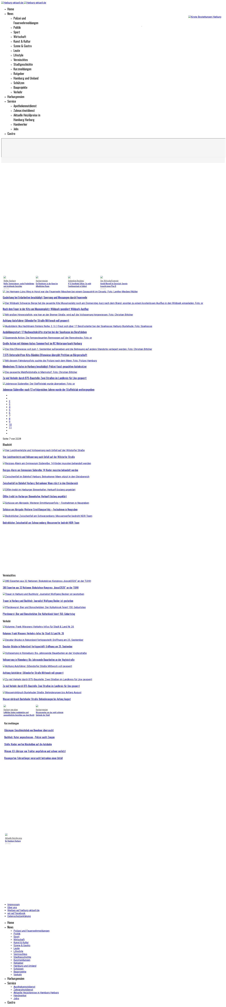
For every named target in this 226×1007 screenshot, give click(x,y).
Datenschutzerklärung (19, 916)
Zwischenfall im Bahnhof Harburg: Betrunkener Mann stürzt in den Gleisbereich (40, 483)
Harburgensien (15, 96)
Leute (17, 50)
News (10, 13)
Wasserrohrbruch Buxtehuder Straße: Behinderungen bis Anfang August (37, 699)
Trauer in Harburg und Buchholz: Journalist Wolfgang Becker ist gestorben (38, 601)
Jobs (16, 129)
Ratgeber (19, 73)
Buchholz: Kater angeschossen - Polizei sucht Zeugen (29, 737)
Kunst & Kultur (22, 41)
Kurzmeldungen (22, 69)
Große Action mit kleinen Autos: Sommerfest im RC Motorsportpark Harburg (42, 343)
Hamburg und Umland (26, 78)
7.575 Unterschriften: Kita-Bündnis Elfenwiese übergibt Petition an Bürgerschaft (45, 355)
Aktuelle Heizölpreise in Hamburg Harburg (27, 117)
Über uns (12, 907)
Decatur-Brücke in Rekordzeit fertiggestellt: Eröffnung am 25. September (38, 646)
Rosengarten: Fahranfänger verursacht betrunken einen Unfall (33, 758)
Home (10, 9)
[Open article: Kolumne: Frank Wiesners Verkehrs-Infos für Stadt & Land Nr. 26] (38, 626)
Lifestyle (18, 55)
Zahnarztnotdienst (24, 110)
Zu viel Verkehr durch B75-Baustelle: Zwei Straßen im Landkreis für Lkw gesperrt (45, 378)
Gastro (11, 133)
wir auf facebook (16, 913)
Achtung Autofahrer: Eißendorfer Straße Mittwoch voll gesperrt (36, 320)
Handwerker (20, 124)
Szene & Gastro (23, 46)
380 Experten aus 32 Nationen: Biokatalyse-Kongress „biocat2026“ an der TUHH (41, 587)
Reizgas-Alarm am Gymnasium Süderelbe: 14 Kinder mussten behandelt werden (40, 470)
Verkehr (18, 92)
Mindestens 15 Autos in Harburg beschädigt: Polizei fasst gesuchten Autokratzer (45, 366)
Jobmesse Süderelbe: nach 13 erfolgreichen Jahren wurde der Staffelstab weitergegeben (48, 389)
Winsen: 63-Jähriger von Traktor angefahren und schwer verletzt (35, 751)
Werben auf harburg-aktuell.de (23, 910)
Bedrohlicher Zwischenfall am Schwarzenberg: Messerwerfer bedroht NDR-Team (41, 522)
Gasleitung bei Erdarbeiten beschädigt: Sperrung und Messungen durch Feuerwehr (45, 297)
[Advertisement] (70, 26)
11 (10, 427)
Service (11, 101)
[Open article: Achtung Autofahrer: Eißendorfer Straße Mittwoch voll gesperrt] (37, 666)
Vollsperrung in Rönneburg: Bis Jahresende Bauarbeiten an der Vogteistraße (38, 659)
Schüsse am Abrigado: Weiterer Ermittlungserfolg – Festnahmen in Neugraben (40, 509)
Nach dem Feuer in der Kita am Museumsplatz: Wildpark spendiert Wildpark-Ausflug (46, 309)
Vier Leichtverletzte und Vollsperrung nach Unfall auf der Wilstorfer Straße (39, 457)
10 (10, 424)
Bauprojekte (20, 87)
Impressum (13, 904)
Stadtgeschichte (23, 64)
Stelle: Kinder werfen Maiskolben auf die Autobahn (28, 744)
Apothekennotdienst (25, 105)
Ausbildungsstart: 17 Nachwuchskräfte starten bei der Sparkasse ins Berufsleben (45, 332)
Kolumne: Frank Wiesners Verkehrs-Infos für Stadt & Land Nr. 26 (33, 633)
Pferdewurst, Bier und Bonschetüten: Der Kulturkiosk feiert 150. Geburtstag (39, 614)
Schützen (19, 82)
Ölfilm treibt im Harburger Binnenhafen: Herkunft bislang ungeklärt (35, 496)
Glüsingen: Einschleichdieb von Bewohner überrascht (29, 730)
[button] (7, 219)
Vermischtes (21, 59)
